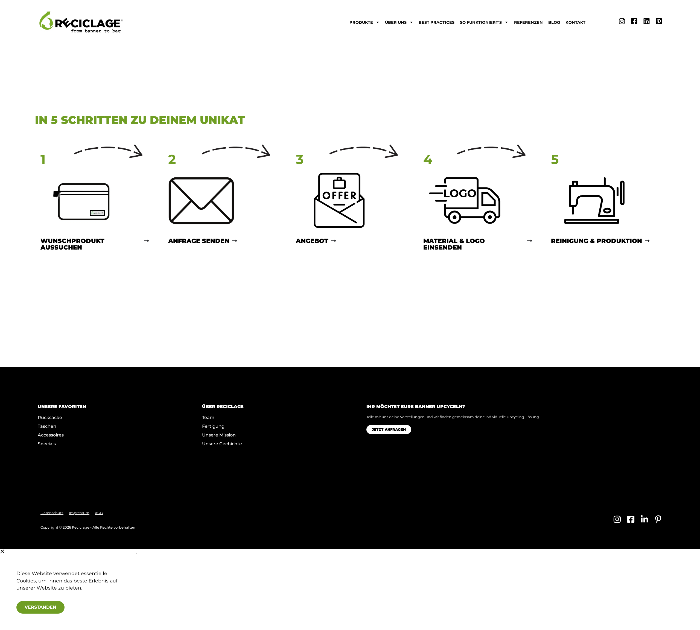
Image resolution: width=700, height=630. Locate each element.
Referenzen (528, 22)
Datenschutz (51, 513)
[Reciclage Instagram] (622, 21)
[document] (350, 589)
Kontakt (575, 22)
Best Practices (436, 22)
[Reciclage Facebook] (634, 21)
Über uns (396, 22)
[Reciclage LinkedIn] (646, 21)
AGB (99, 513)
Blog (554, 22)
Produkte (361, 22)
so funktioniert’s (481, 22)
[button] (68, 551)
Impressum (79, 513)
